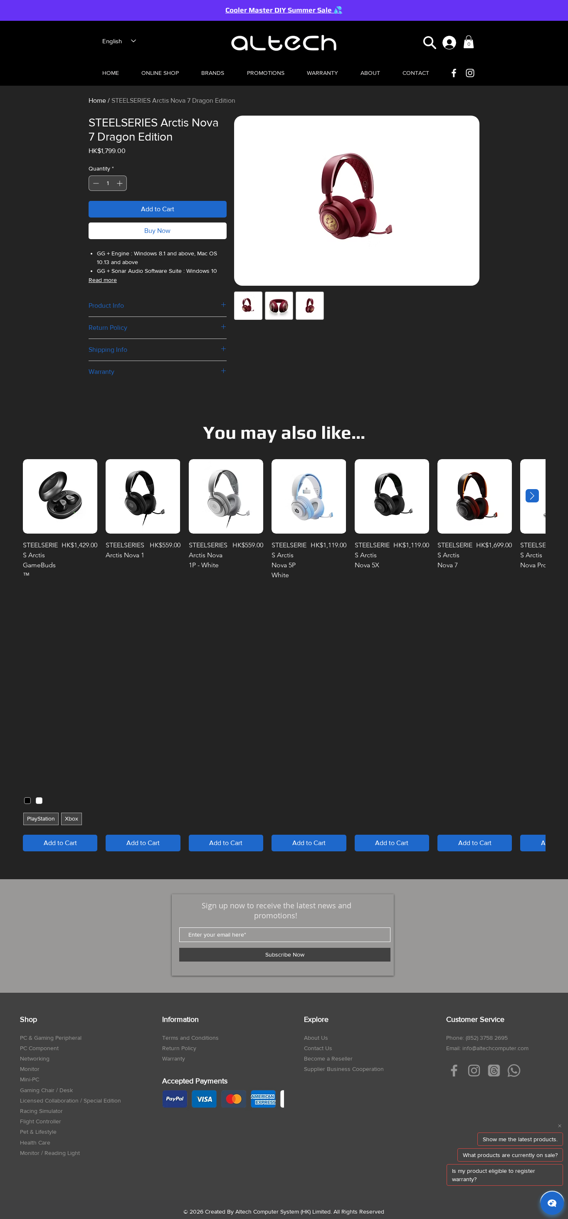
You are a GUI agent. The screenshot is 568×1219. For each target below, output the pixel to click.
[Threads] (494, 1070)
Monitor (30, 1069)
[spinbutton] (107, 183)
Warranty (173, 1058)
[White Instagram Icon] (470, 73)
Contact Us (318, 1048)
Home (97, 100)
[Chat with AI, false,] (552, 1203)
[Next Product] (532, 495)
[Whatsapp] (514, 1070)
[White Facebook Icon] (453, 73)
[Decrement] (95, 183)
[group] (284, 655)
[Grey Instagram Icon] (474, 1070)
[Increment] (120, 183)
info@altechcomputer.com (495, 1048)
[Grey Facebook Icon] (454, 1070)
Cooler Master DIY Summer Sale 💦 (283, 10)
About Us (316, 1037)
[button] (430, 42)
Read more (103, 280)
